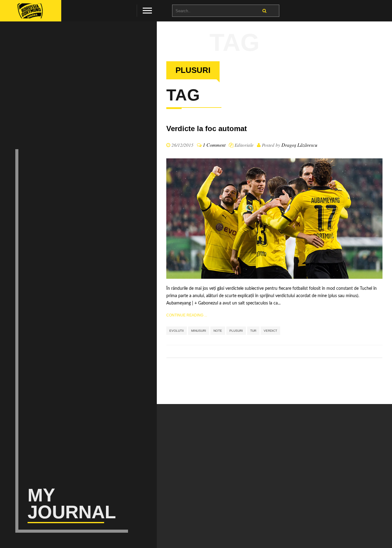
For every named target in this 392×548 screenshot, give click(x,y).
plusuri (236, 330)
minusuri (198, 330)
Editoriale (244, 145)
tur (253, 330)
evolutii (176, 330)
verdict (270, 330)
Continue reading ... (186, 315)
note (217, 330)
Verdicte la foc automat (206, 128)
